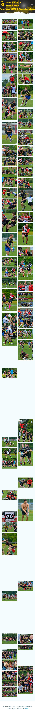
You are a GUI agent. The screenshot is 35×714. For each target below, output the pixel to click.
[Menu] (31, 3)
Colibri (26, 708)
